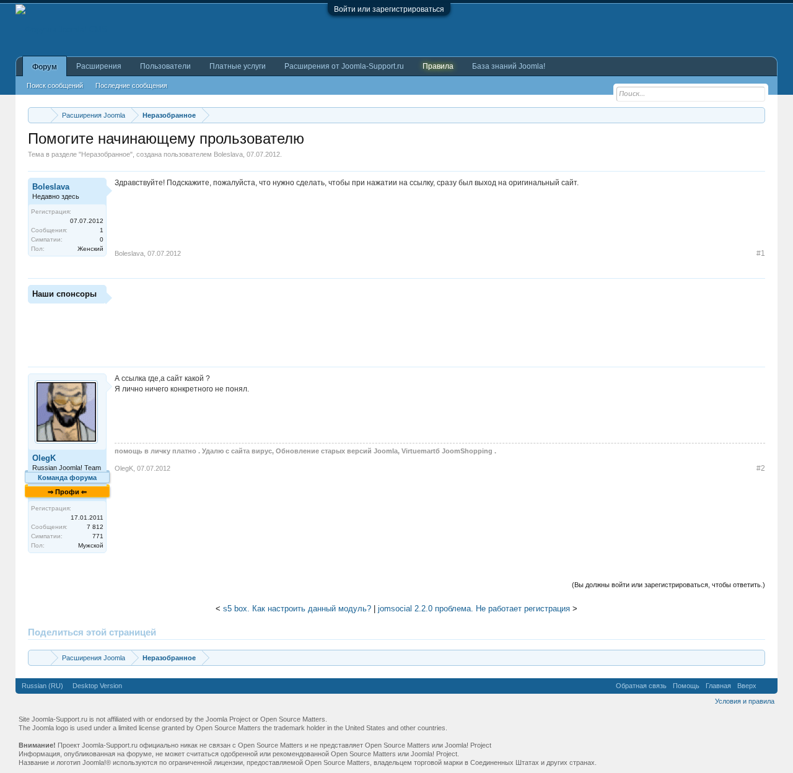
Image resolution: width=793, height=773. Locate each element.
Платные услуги (237, 66)
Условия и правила (744, 701)
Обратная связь (641, 685)
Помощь (686, 685)
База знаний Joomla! (508, 66)
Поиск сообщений (55, 85)
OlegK (44, 458)
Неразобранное (105, 154)
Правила (438, 66)
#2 (760, 468)
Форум (44, 67)
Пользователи (165, 66)
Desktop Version (97, 685)
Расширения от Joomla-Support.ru (344, 66)
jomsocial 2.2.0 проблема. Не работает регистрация (474, 608)
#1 (760, 253)
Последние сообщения (131, 85)
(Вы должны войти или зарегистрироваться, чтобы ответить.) (668, 584)
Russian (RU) (42, 685)
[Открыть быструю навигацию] (757, 115)
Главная (718, 685)
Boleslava (228, 154)
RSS (767, 685)
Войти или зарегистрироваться (389, 9)
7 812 (95, 526)
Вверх (746, 685)
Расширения (98, 66)
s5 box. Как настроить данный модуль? (297, 608)
